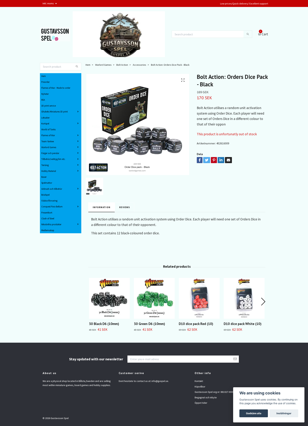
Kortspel (45, 123)
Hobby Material (48, 171)
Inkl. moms (48, 3)
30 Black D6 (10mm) (104, 323)
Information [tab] (101, 207)
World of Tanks (48, 129)
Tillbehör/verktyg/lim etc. (53, 159)
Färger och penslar (50, 153)
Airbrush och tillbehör (51, 188)
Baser (44, 176)
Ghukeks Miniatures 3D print (54, 111)
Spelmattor (46, 182)
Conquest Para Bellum (52, 206)
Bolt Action (122, 64)
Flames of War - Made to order (55, 87)
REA (43, 99)
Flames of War (48, 135)
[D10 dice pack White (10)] (244, 298)
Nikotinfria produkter (51, 224)
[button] (263, 302)
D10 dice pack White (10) (242, 323)
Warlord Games (48, 147)
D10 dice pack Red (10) (196, 323)
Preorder (45, 81)
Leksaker (45, 117)
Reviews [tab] (124, 207)
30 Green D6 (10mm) (149, 323)
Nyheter (45, 93)
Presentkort (46, 212)
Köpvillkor (200, 386)
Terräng (45, 165)
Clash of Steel (47, 218)
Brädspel (45, 194)
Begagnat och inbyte (206, 397)
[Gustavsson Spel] (55, 34)
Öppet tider (201, 402)
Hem (43, 76)
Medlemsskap (47, 230)
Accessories (139, 64)
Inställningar (283, 413)
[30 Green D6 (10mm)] (154, 298)
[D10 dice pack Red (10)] (199, 298)
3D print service (48, 105)
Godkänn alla (253, 413)
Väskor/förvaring (49, 200)
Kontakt (199, 381)
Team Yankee (47, 141)
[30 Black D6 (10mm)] (109, 298)
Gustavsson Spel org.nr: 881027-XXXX (214, 392)
